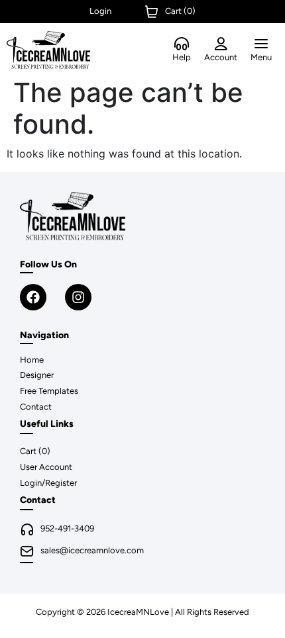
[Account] (221, 44)
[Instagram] (78, 297)
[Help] (182, 44)
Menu (261, 57)
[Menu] (261, 44)
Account (220, 57)
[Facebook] (33, 297)
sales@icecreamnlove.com (92, 550)
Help (181, 57)
